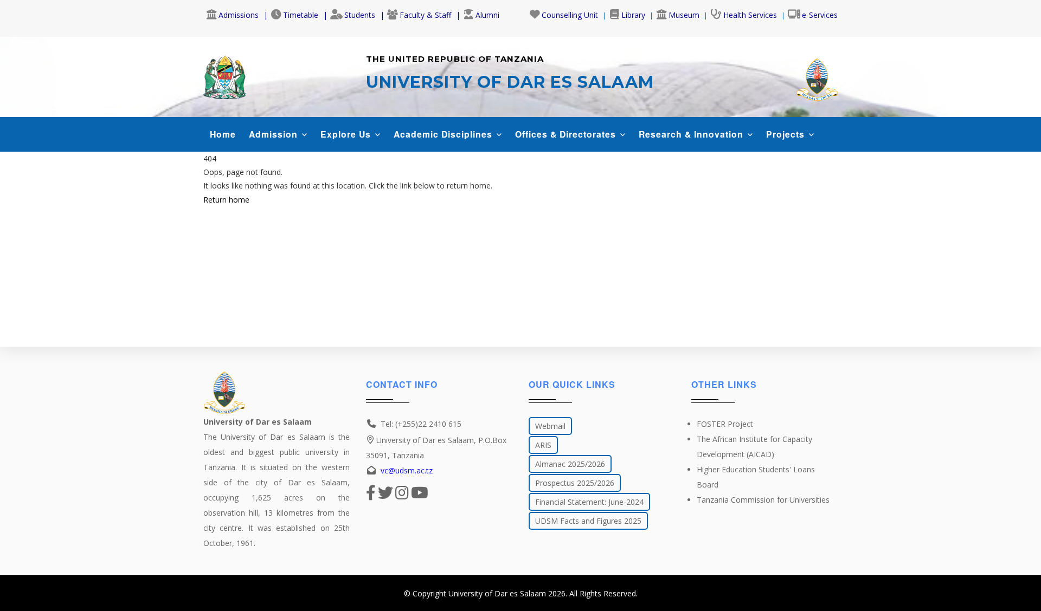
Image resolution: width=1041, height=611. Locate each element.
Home (223, 134)
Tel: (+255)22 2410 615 (421, 424)
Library (633, 15)
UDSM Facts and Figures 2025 (588, 521)
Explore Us (347, 134)
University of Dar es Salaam (497, 593)
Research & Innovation (692, 134)
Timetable (300, 15)
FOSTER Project (725, 424)
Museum (684, 15)
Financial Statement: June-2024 (589, 502)
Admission (274, 134)
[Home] (224, 74)
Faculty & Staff (425, 15)
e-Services (820, 15)
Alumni (487, 15)
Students (359, 15)
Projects (786, 134)
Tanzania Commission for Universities (763, 500)
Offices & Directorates (567, 134)
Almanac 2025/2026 (570, 464)
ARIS (543, 445)
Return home (226, 199)
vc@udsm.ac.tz (407, 470)
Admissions (239, 15)
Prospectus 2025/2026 (574, 483)
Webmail (550, 426)
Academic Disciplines (444, 134)
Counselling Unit (570, 15)
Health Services (750, 15)
